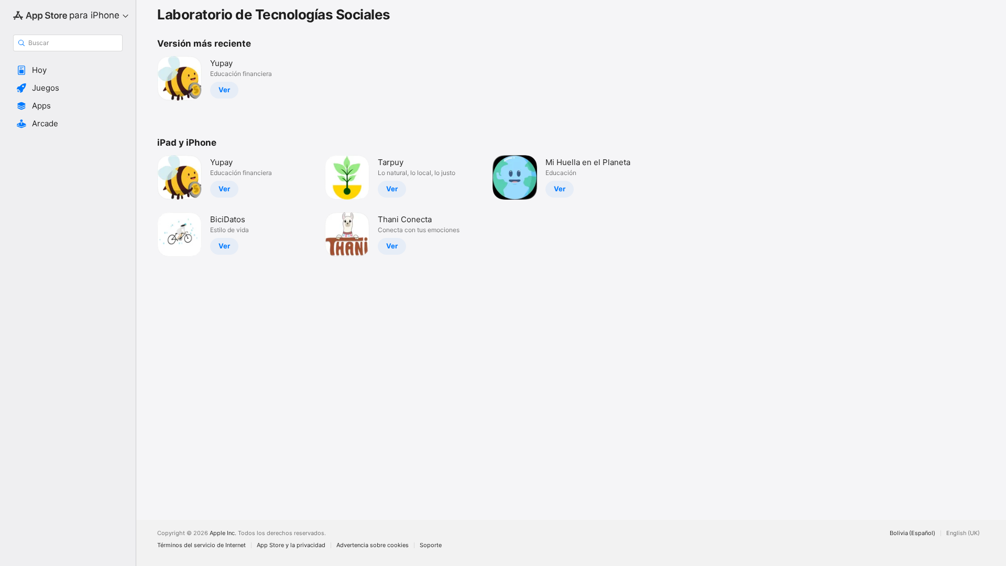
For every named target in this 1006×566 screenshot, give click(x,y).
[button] (68, 70)
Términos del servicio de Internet (201, 545)
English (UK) (963, 533)
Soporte (431, 545)
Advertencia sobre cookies (372, 545)
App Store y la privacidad (291, 545)
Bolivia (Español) (912, 533)
